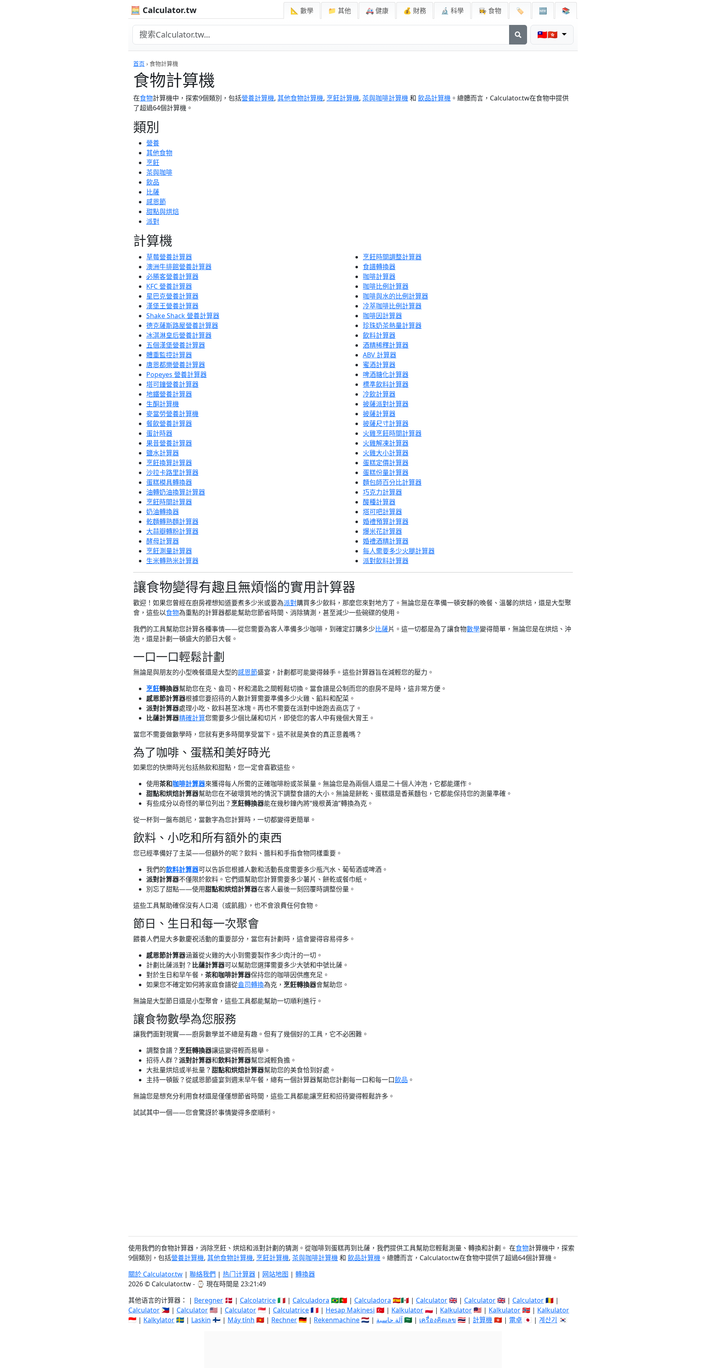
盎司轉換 (251, 984)
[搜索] (518, 35)
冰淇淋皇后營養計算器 (179, 335)
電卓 (515, 1319)
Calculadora (311, 1300)
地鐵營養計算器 (169, 394)
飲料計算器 (379, 335)
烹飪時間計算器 (169, 501)
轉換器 (305, 1274)
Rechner (284, 1319)
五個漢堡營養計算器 (175, 345)
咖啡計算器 (379, 276)
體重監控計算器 (169, 354)
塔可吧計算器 (382, 511)
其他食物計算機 (300, 98)
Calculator (431, 1300)
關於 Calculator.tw (155, 1274)
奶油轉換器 (162, 511)
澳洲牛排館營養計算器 (179, 266)
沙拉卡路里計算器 (172, 472)
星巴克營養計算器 (172, 296)
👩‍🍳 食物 (489, 10)
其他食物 (159, 152)
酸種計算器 (379, 501)
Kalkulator (407, 1310)
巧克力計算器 (382, 492)
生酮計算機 (162, 403)
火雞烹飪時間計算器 (392, 433)
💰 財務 (414, 10)
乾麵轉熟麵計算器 (172, 521)
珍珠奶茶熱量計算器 (392, 325)
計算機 (482, 1319)
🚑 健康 (377, 10)
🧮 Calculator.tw (163, 10)
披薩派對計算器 (386, 403)
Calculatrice (291, 1310)
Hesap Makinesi (350, 1310)
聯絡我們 (203, 1274)
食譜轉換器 (379, 266)
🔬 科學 (452, 10)
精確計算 (192, 717)
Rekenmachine (337, 1319)
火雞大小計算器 (386, 452)
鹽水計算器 (162, 452)
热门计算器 (239, 1274)
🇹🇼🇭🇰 (548, 34)
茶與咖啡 (159, 172)
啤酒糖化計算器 (386, 374)
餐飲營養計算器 (169, 423)
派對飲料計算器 (386, 560)
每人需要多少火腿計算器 (399, 550)
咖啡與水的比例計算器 (395, 296)
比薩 (152, 191)
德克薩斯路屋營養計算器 (182, 325)
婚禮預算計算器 (386, 521)
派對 (152, 221)
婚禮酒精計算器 (386, 541)
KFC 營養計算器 (169, 286)
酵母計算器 (162, 541)
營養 (152, 142)
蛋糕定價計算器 (386, 462)
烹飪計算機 (342, 98)
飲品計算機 (434, 98)
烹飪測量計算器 (169, 550)
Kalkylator (158, 1319)
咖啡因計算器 (382, 315)
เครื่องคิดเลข (437, 1319)
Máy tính (241, 1319)
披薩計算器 (379, 413)
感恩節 (156, 201)
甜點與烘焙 (162, 211)
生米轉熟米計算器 (172, 560)
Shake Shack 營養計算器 (182, 315)
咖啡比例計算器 (386, 286)
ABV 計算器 (379, 354)
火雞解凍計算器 (386, 443)
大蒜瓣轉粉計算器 (172, 531)
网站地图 (275, 1274)
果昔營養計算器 (169, 443)
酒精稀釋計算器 (386, 345)
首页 (139, 63)
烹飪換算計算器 (169, 462)
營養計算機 (257, 98)
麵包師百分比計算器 (392, 482)
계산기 (548, 1319)
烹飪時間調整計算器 (392, 256)
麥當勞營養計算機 (172, 413)
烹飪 (152, 162)
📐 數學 (301, 10)
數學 (473, 628)
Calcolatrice (258, 1300)
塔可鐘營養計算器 (172, 384)
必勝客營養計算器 (172, 276)
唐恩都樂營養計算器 (175, 364)
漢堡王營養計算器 (172, 305)
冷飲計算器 (379, 394)
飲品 (152, 182)
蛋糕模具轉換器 (169, 482)
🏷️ (520, 10)
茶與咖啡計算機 (385, 98)
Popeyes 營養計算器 (176, 374)
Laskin (201, 1319)
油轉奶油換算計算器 (175, 492)
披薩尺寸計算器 (386, 423)
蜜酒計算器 (379, 364)
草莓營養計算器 (169, 256)
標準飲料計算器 (386, 384)
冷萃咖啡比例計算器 (392, 305)
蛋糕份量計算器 (386, 472)
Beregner (208, 1300)
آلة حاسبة (389, 1319)
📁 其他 (339, 10)
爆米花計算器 (382, 531)
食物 (146, 98)
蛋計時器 (159, 433)
